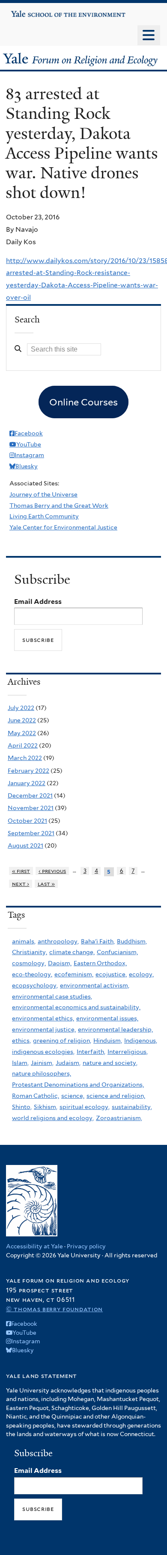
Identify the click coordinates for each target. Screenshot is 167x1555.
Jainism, (42, 1062)
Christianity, (29, 952)
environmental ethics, (43, 1018)
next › (21, 884)
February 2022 (28, 770)
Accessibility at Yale (34, 1246)
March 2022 (25, 757)
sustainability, (132, 1106)
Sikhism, (45, 1106)
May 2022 (22, 733)
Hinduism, (107, 1040)
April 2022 (23, 745)
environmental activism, (94, 985)
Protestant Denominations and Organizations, (78, 1084)
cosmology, (29, 963)
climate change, (72, 952)
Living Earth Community (44, 516)
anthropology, (58, 941)
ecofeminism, (73, 974)
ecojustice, (111, 974)
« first (21, 871)
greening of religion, (62, 1040)
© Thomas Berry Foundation (54, 1309)
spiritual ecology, (85, 1106)
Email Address (38, 601)
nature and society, (110, 1062)
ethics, (21, 1040)
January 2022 (26, 783)
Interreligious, (127, 1051)
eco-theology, (32, 974)
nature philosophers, (41, 1073)
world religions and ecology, (53, 1118)
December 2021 (30, 795)
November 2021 (31, 807)
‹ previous (52, 871)
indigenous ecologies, (43, 1051)
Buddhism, (132, 941)
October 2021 (27, 820)
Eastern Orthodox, (100, 963)
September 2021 (31, 833)
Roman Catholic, (35, 1095)
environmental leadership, (115, 1029)
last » (46, 884)
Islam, (20, 1062)
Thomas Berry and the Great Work (58, 505)
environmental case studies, (52, 996)
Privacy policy (86, 1246)
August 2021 (25, 845)
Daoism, (60, 963)
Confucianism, (117, 952)
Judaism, (68, 1062)
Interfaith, (91, 1051)
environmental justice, (44, 1029)
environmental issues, (107, 1018)
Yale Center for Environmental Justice (63, 527)
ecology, (141, 974)
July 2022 (21, 707)
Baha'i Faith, (98, 941)
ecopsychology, (35, 985)
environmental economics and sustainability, (76, 1007)
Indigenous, (140, 1040)
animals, (24, 941)
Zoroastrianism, (119, 1118)
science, (72, 1095)
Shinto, (22, 1106)
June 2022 (22, 720)
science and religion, (115, 1095)
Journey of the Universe (43, 494)
